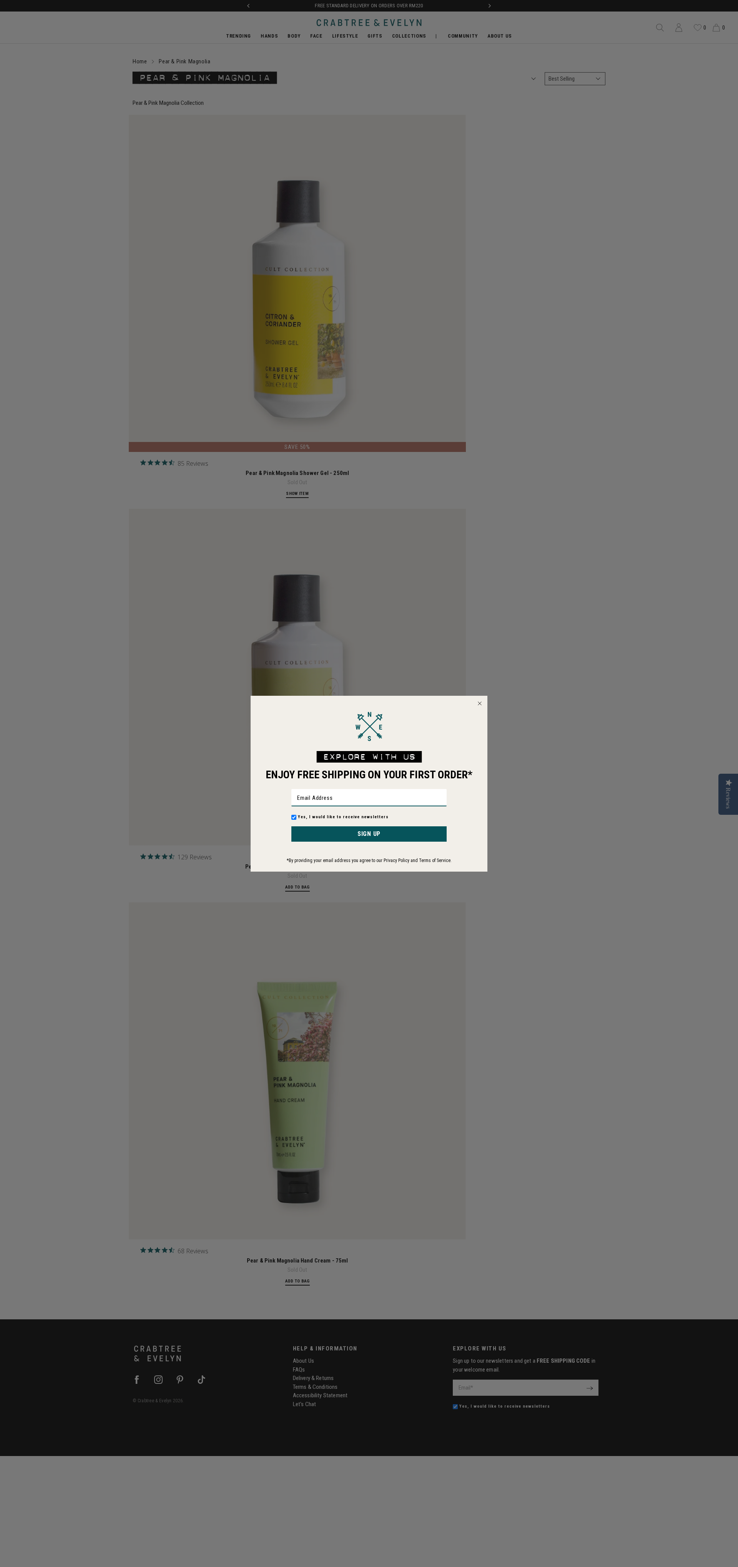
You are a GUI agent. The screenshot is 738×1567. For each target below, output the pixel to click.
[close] (480, 703)
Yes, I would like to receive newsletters (343, 816)
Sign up (369, 833)
